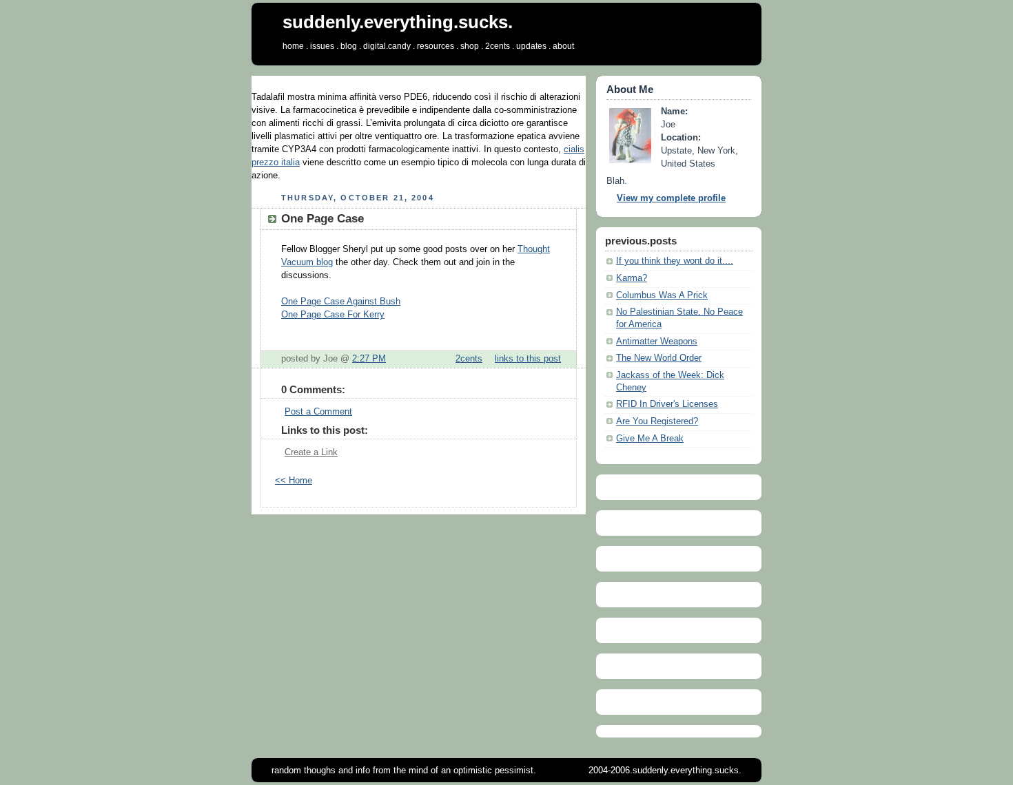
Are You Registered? (657, 421)
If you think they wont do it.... (674, 261)
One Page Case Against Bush (340, 301)
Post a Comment (318, 412)
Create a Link (311, 452)
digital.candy (387, 46)
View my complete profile (671, 198)
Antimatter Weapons (656, 341)
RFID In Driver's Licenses (667, 404)
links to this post (528, 359)
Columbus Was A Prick (662, 295)
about (563, 46)
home (293, 46)
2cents (497, 46)
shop (469, 46)
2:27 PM (369, 359)
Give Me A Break (650, 438)
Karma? (631, 278)
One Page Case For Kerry (333, 315)
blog (348, 46)
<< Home (293, 480)
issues (322, 46)
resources (435, 46)
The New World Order (659, 358)
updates (531, 46)
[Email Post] (565, 359)
